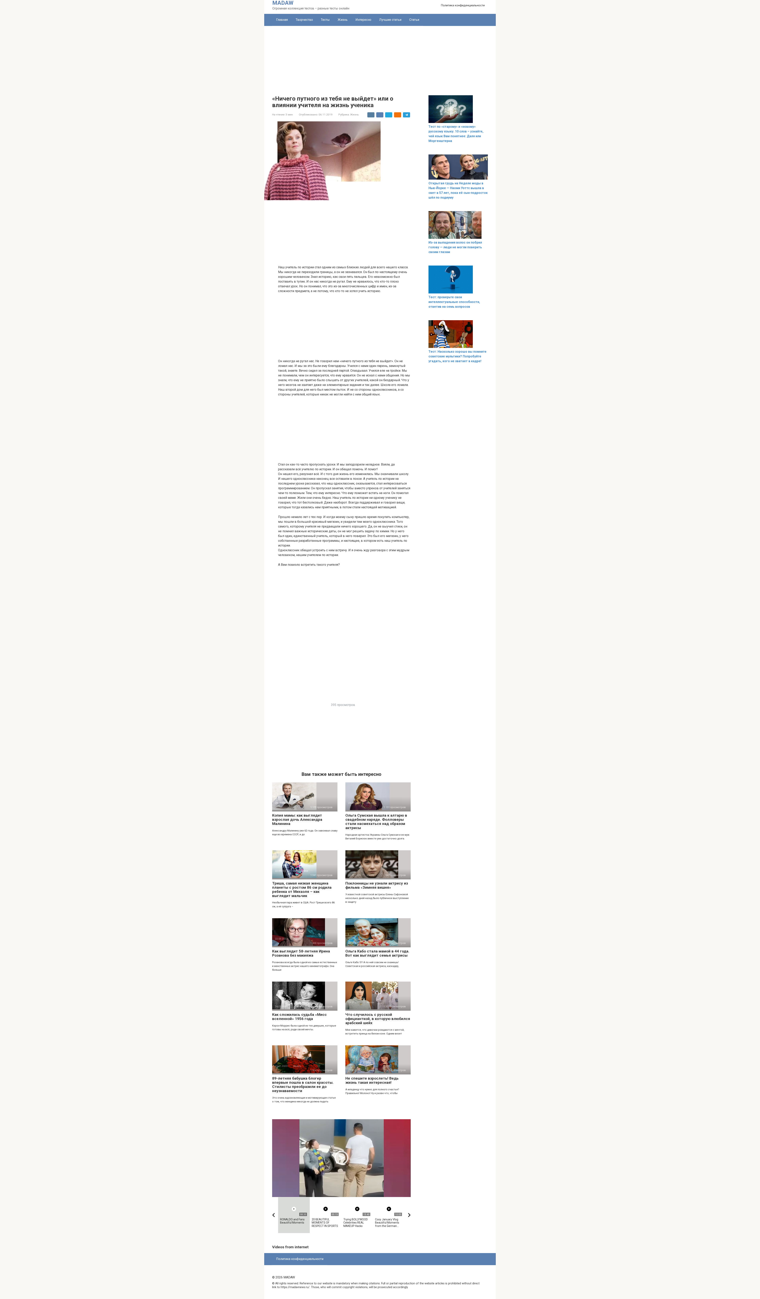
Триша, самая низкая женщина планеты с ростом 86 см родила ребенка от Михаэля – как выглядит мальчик (302, 889)
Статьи (414, 20)
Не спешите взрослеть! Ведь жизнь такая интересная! (372, 1080)
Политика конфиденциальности (463, 5)
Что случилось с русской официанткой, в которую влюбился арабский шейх (377, 1018)
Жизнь (343, 20)
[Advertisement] (380, 55)
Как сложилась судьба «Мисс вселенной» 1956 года (299, 1016)
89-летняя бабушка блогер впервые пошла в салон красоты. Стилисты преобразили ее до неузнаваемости (302, 1084)
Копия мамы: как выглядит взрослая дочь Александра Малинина (297, 819)
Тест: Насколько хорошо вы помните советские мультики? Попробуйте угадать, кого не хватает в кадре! (457, 356)
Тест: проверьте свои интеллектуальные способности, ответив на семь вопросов (454, 302)
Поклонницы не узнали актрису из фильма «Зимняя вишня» (376, 885)
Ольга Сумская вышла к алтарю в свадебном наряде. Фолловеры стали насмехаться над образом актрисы (376, 821)
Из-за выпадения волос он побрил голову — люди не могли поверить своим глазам (455, 247)
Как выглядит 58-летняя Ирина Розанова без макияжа (301, 953)
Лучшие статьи (390, 20)
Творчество (304, 20)
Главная (282, 20)
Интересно (363, 20)
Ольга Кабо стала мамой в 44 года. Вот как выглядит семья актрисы (377, 953)
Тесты (325, 20)
